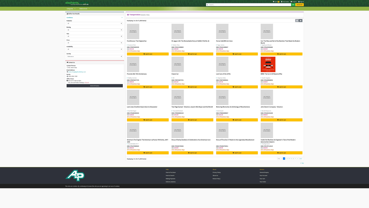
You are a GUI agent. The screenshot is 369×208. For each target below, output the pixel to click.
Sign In (302, 2)
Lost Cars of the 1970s (223, 74)
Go (293, 4)
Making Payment (170, 178)
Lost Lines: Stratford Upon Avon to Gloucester (142, 107)
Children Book (83, 9)
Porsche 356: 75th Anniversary (137, 74)
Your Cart (262, 178)
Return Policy (216, 178)
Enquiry (294, 2)
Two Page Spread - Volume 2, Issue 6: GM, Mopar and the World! (192, 107)
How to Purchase (171, 172)
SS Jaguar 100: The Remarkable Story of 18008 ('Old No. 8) (190, 41)
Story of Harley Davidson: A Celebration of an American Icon (191, 140)
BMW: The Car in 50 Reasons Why (271, 74)
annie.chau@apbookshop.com (77, 72)
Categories (70, 9)
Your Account (263, 175)
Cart (275, 2)
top (302, 163)
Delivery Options (171, 182)
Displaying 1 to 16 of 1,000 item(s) (136, 20)
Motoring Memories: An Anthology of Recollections (233, 107)
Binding (69, 27)
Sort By (69, 54)
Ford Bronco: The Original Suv (136, 41)
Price (68, 40)
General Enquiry (94, 86)
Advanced (299, 4)
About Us (215, 175)
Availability (70, 46)
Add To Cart (148, 54)
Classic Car (175, 74)
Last (301, 158)
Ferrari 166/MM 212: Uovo (224, 41)
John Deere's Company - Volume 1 (272, 107)
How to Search (170, 175)
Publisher (69, 21)
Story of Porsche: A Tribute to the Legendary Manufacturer (235, 140)
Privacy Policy (217, 172)
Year (68, 33)
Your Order (285, 2)
